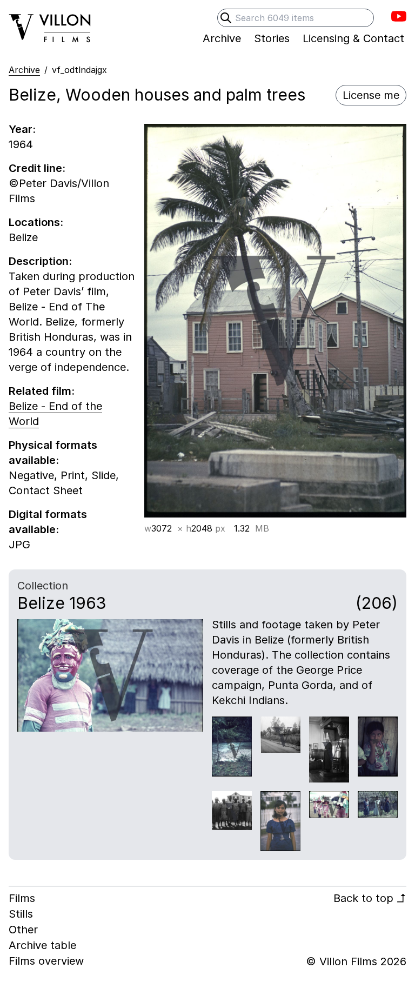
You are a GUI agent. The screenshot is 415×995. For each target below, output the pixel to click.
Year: (22, 129)
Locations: (36, 222)
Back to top (369, 898)
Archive (24, 69)
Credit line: (37, 168)
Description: (40, 261)
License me (371, 95)
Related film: (42, 390)
